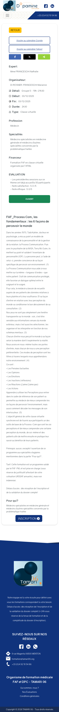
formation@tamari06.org (23, 659)
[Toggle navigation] (7, 15)
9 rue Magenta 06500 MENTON (26, 653)
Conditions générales (29, 696)
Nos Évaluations (29, 692)
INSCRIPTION (27, 518)
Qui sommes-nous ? (29, 688)
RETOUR (15, 30)
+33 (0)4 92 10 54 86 (47, 15)
